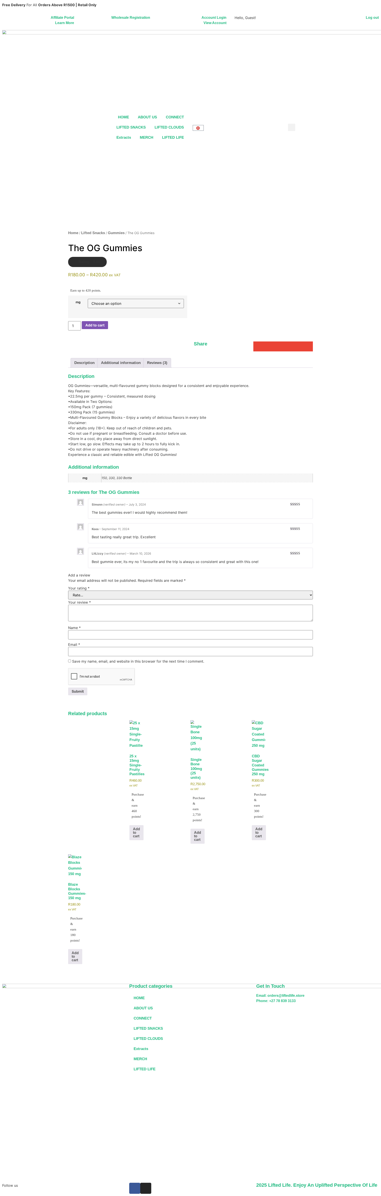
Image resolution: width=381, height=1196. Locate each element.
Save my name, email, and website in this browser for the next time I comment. (138, 661)
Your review (79, 602)
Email (74, 644)
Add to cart (95, 325)
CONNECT (175, 117)
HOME (123, 117)
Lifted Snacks (93, 233)
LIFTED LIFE (173, 137)
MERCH (146, 137)
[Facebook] (134, 1188)
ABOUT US (147, 117)
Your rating (79, 588)
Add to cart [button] (136, 832)
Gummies (116, 233)
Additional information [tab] (121, 363)
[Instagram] (145, 1188)
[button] (291, 127)
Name (74, 627)
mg (78, 302)
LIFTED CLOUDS (169, 127)
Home (73, 233)
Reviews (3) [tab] (157, 363)
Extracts (123, 137)
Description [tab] (84, 363)
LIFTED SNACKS (131, 127)
